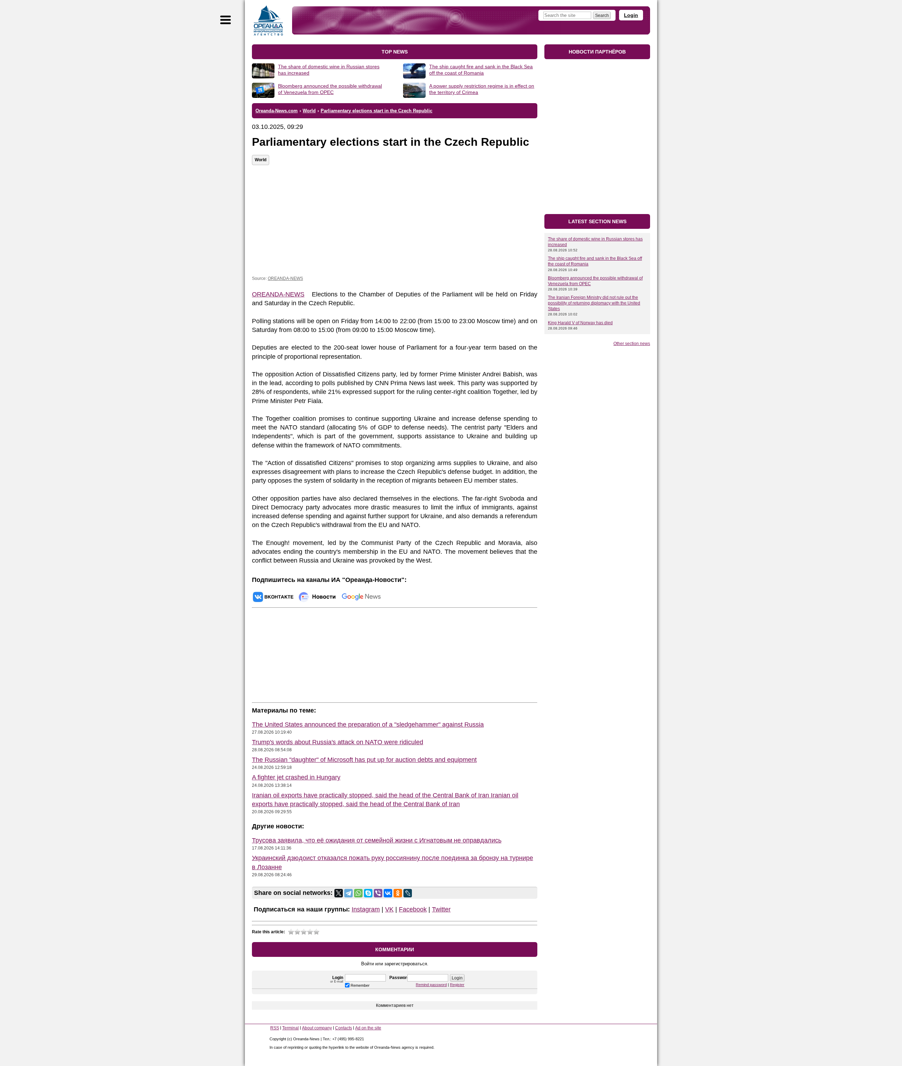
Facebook (413, 909)
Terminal (290, 1028)
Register (457, 985)
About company (317, 1028)
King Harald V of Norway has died (580, 322)
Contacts (343, 1028)
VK (389, 909)
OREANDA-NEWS (285, 278)
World (260, 159)
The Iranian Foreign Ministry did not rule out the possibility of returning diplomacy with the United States (594, 303)
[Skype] (368, 893)
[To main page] (268, 20)
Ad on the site (368, 1028)
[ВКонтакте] (388, 893)
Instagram (366, 909)
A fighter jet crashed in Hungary (296, 777)
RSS (274, 1028)
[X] (338, 893)
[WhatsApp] (358, 893)
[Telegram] (348, 893)
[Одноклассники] (398, 893)
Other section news (631, 343)
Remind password (431, 985)
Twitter (441, 909)
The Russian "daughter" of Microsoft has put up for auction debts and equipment (364, 759)
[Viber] (378, 893)
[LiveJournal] (407, 893)
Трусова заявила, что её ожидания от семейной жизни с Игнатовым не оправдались (376, 840)
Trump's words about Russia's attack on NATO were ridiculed (337, 742)
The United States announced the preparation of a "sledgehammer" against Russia (368, 724)
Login (631, 15)
